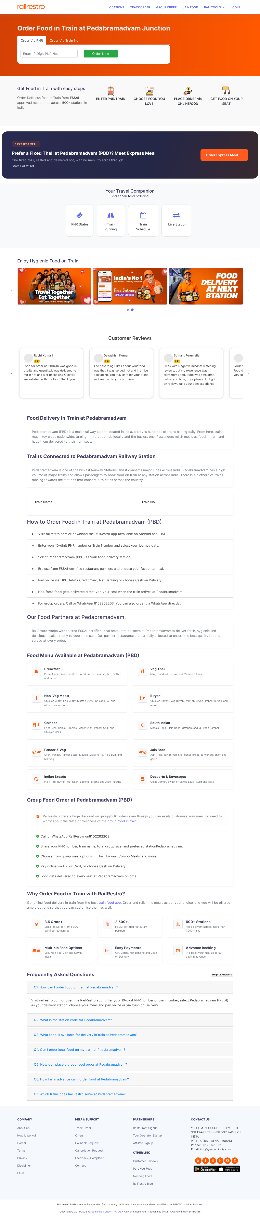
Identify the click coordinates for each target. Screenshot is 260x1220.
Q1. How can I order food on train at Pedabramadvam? (76, 987)
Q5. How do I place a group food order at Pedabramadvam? (80, 1064)
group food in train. (122, 821)
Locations (116, 7)
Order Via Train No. (64, 40)
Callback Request (87, 1143)
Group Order (166, 7)
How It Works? (26, 1135)
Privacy (22, 1158)
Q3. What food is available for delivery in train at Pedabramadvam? (86, 1035)
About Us (23, 1128)
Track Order (140, 7)
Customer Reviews (145, 1161)
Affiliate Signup (143, 1143)
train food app (110, 902)
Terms (21, 1150)
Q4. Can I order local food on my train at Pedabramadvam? (79, 1050)
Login (235, 7)
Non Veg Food (142, 1176)
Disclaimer (24, 1165)
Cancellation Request (89, 1150)
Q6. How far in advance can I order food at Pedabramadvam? (81, 1079)
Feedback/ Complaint (89, 1158)
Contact (80, 1165)
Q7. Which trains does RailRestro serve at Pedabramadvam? (80, 1094)
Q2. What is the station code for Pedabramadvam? (73, 1020)
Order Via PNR (32, 40)
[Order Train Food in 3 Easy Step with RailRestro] (206, 286)
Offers (79, 1135)
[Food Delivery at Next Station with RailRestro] (130, 286)
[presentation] (11, 290)
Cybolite (133, 1216)
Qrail (143, 1216)
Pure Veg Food (142, 1168)
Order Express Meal (222, 155)
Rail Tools (212, 7)
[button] (128, 310)
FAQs (20, 1173)
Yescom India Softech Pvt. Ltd (104, 1211)
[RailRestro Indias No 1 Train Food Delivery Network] (54, 286)
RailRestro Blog (143, 1183)
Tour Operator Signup (147, 1135)
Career (21, 1143)
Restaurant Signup (145, 1128)
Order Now (100, 54)
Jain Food (190, 7)
